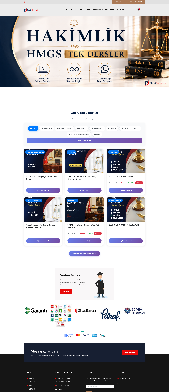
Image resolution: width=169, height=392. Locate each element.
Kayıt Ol (66, 291)
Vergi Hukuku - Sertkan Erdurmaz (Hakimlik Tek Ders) (40, 226)
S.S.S (30, 385)
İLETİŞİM (32, 389)
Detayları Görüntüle (44, 163)
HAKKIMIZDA (33, 382)
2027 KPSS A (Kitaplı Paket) (121, 176)
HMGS (107, 10)
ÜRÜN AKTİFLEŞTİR (117, 10)
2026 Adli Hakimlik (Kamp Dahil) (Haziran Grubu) (81, 177)
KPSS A (89, 10)
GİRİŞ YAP (119, 2)
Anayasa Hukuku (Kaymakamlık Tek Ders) (41, 177)
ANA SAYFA (32, 378)
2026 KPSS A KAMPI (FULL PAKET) (124, 225)
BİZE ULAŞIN (130, 353)
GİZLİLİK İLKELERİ (62, 385)
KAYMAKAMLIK (98, 10)
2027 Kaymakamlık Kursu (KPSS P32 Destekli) (83, 226)
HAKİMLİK (69, 10)
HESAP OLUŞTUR (136, 2)
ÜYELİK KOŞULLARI (63, 378)
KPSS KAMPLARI (79, 10)
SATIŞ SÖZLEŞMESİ (63, 382)
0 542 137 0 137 (125, 378)
